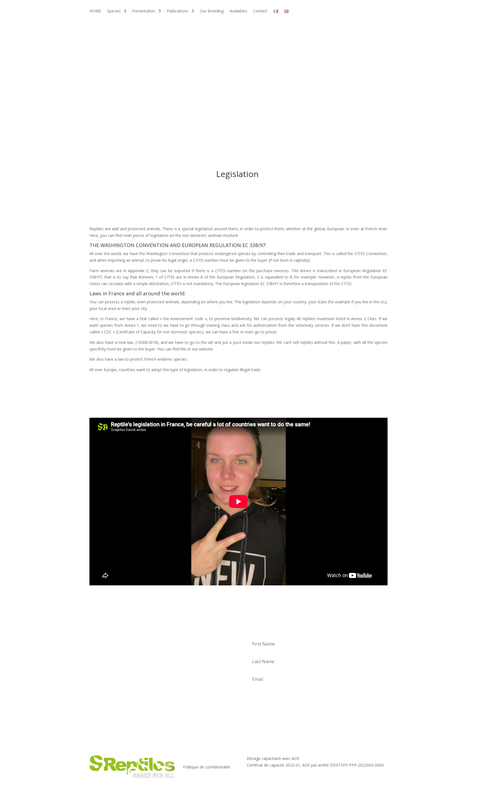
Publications (177, 11)
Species (114, 11)
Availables (238, 11)
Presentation (143, 11)
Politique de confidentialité (206, 767)
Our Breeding (212, 11)
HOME (95, 11)
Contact (260, 11)
